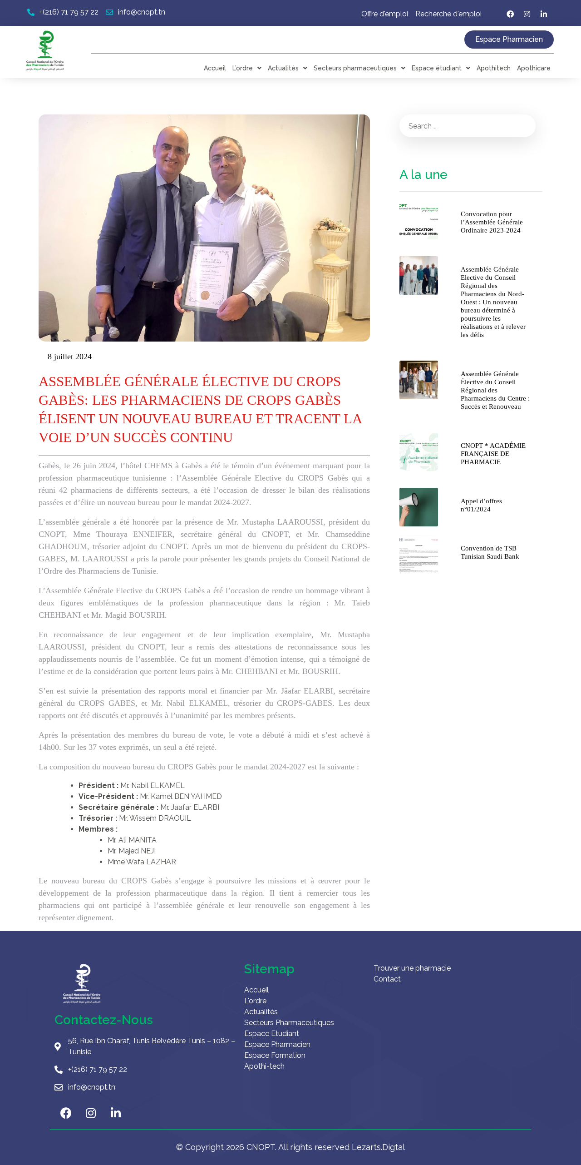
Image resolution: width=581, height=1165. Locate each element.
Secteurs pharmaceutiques (355, 68)
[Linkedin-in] (544, 14)
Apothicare (534, 68)
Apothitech (494, 68)
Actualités (283, 68)
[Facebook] (510, 14)
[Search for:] (467, 125)
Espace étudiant (437, 68)
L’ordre (242, 68)
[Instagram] (527, 14)
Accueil (215, 68)
